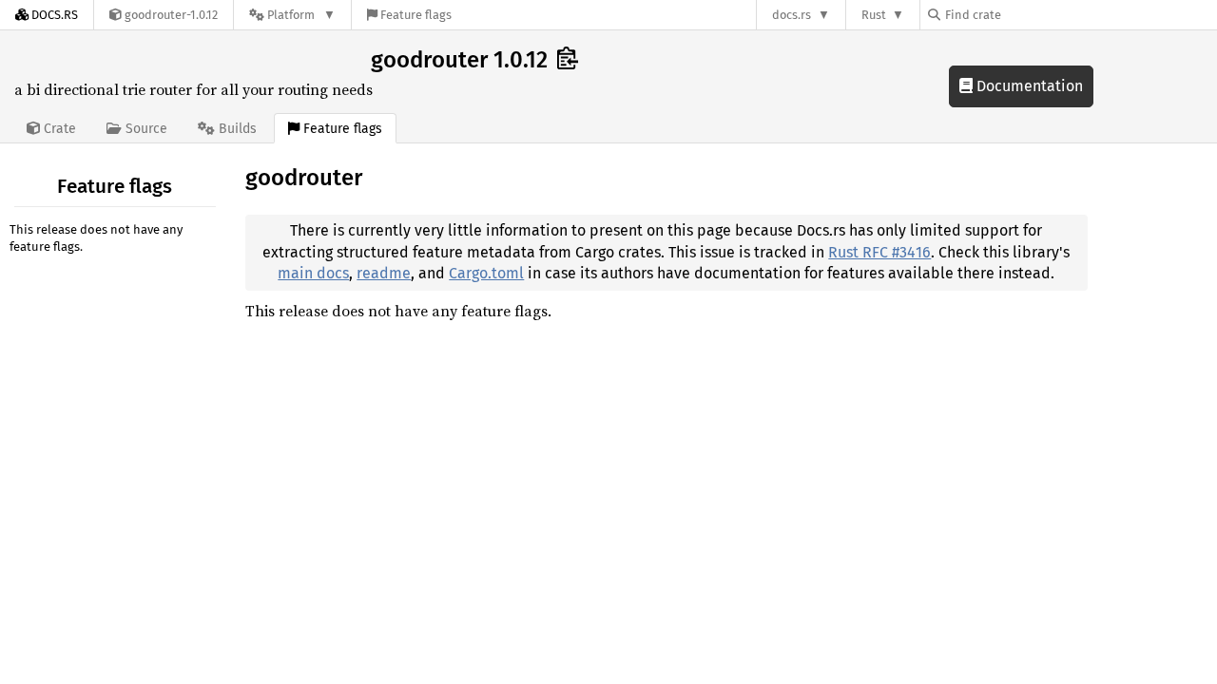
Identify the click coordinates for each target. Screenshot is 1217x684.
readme (384, 273)
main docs (313, 273)
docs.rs (791, 15)
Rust (873, 15)
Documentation (1028, 86)
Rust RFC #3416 (879, 252)
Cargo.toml (486, 273)
